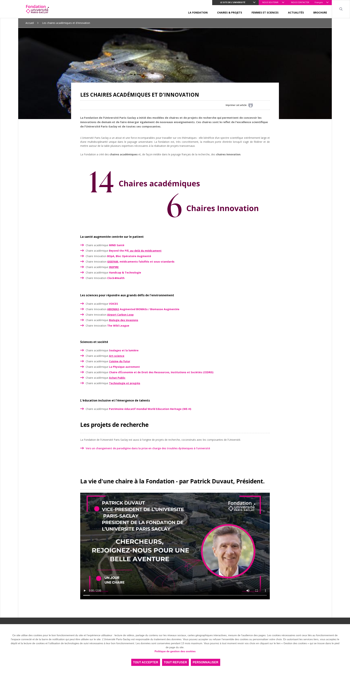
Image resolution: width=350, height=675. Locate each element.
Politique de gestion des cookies (175, 651)
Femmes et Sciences (265, 12)
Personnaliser (205, 662)
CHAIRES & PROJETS (229, 12)
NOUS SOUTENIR (270, 2)
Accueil (30, 23)
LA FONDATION (198, 12)
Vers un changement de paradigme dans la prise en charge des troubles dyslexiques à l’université (148, 448)
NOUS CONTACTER (300, 2)
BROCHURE (320, 12)
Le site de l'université (232, 2)
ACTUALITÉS (296, 12)
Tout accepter (145, 662)
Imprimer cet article (236, 105)
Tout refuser (175, 662)
